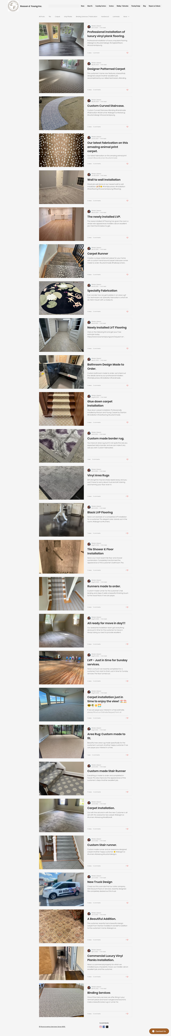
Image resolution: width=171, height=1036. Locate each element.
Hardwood (105, 16)
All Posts (42, 16)
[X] (107, 1027)
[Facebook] (104, 1027)
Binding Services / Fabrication (86, 16)
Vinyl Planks (68, 16)
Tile (50, 16)
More (125, 16)
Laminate (116, 16)
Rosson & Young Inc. (31, 6)
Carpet (57, 16)
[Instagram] (100, 1027)
